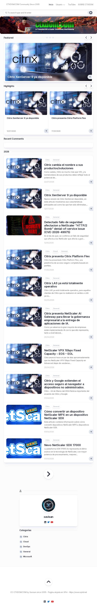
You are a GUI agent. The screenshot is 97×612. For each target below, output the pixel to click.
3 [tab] (50, 37)
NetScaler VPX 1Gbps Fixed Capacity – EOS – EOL (62, 352)
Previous (86, 37)
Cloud (55, 251)
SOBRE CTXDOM (85, 4)
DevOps (26, 546)
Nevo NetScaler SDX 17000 (62, 445)
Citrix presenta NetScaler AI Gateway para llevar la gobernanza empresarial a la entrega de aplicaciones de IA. (67, 318)
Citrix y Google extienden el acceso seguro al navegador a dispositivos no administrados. (64, 384)
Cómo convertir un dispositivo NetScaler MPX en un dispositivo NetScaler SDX (66, 415)
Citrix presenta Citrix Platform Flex (69, 118)
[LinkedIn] (45, 522)
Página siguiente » (48, 474)
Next (91, 37)
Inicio (51, 4)
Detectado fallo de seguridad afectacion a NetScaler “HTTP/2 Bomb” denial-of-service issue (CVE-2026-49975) (65, 227)
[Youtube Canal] (52, 522)
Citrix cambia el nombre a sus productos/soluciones (63, 166)
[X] (48, 522)
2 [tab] (47, 37)
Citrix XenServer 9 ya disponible (30, 77)
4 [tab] (53, 37)
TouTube (72, 4)
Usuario (59, 4)
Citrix (47, 160)
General (56, 160)
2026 (6, 151)
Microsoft (27, 556)
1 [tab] (44, 37)
